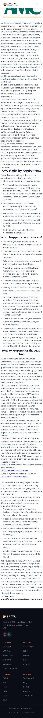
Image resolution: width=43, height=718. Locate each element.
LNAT (5, 700)
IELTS (5, 695)
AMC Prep (7, 664)
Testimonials (29, 678)
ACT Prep (7, 651)
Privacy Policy (14, 712)
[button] (37, 4)
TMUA (5, 678)
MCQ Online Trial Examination (14, 476)
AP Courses (28, 646)
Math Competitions (11, 668)
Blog (25, 682)
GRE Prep (7, 660)
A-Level (26, 664)
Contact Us (28, 695)
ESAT (5, 687)
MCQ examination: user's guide (14, 470)
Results (26, 687)
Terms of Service (27, 712)
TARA (5, 691)
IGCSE (26, 660)
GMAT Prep (8, 655)
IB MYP (26, 655)
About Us (27, 691)
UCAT (5, 682)
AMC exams (6, 82)
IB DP (25, 651)
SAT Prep (7, 646)
